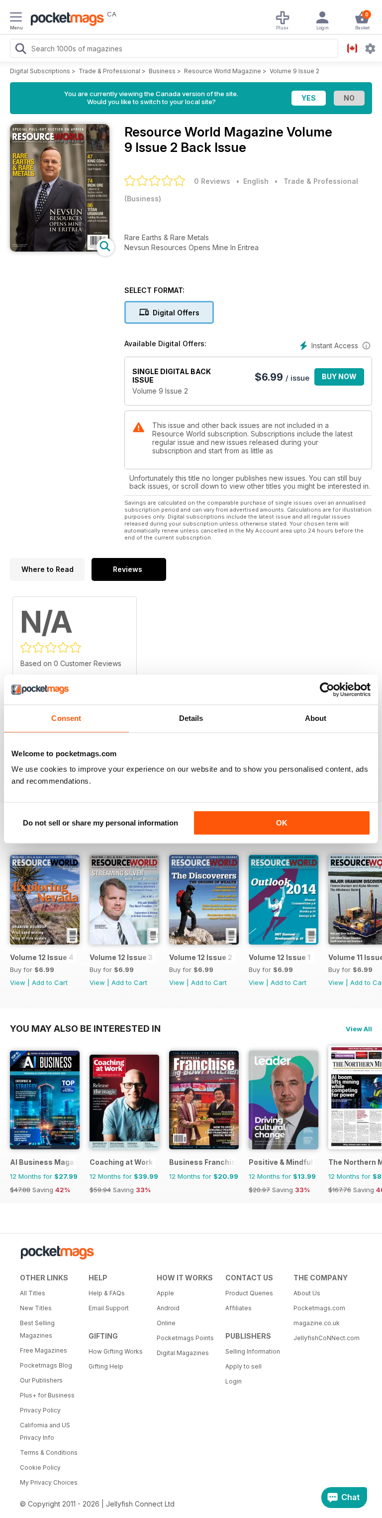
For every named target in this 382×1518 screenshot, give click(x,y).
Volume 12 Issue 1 (279, 957)
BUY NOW (339, 376)
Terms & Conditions (49, 1452)
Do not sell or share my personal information (100, 823)
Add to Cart (50, 982)
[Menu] (16, 18)
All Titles (32, 1293)
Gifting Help (106, 1366)
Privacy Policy (40, 1410)
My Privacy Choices (49, 1482)
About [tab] (316, 718)
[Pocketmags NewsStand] (64, 20)
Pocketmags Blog (46, 1365)
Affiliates (238, 1308)
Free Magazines (43, 1350)
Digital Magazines (183, 1353)
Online (166, 1323)
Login (233, 1381)
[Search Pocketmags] (20, 49)
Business (162, 71)
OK (281, 823)
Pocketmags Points (185, 1338)
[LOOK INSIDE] (59, 249)
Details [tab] (191, 718)
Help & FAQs (107, 1293)
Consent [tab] (66, 718)
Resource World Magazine (222, 71)
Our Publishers (41, 1380)
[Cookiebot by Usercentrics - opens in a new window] (327, 689)
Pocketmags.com (319, 1308)
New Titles (36, 1308)
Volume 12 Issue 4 (42, 957)
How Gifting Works (116, 1351)
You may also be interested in (85, 1028)
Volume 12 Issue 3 (121, 957)
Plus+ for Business (47, 1395)
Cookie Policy (40, 1467)
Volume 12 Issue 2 (200, 957)
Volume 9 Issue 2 (294, 71)
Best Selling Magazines (37, 1329)
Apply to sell (243, 1366)
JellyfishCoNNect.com (324, 1338)
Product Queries (249, 1293)
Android (168, 1308)
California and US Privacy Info (45, 1431)
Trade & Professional (109, 71)
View (17, 982)
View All (359, 1029)
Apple (165, 1293)
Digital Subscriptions (40, 71)
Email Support (109, 1308)
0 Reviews (212, 181)
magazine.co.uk (316, 1323)
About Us (306, 1293)
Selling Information (252, 1351)
